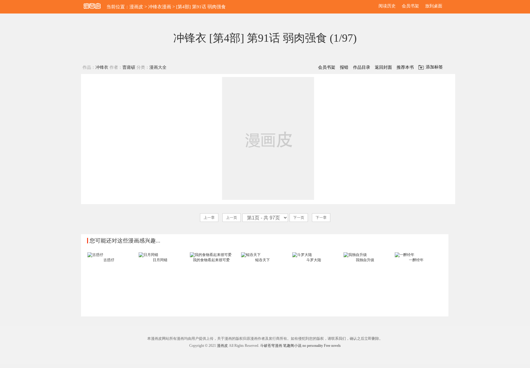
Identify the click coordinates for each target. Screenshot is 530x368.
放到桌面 (433, 6)
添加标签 (434, 67)
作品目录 (361, 67)
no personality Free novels (321, 345)
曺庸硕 (128, 67)
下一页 (298, 217)
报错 (344, 67)
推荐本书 (405, 67)
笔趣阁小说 (292, 345)
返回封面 (383, 67)
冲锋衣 (101, 67)
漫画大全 (158, 67)
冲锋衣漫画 (159, 6)
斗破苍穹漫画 (271, 345)
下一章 (321, 217)
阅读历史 (387, 6)
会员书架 (410, 6)
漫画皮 (136, 6)
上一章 (209, 217)
